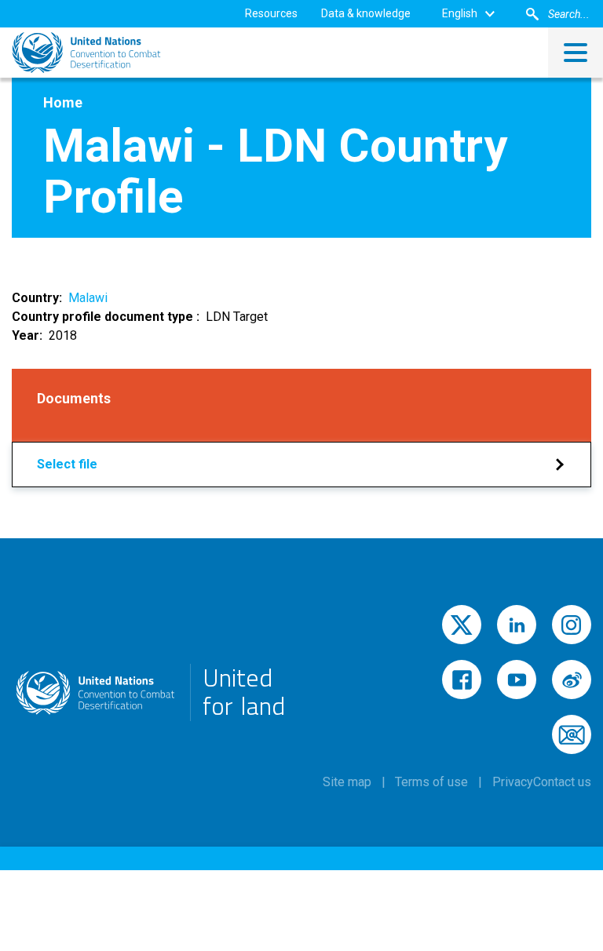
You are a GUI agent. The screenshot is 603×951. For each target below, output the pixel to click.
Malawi (88, 297)
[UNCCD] (86, 52)
